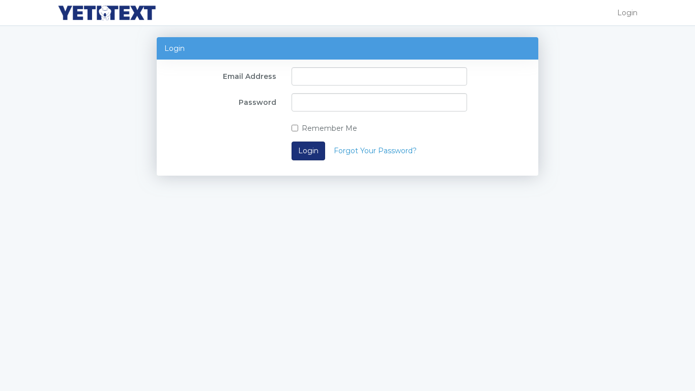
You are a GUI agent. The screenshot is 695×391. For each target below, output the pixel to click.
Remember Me (329, 128)
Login (627, 12)
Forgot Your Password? (375, 150)
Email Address (249, 76)
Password (257, 102)
